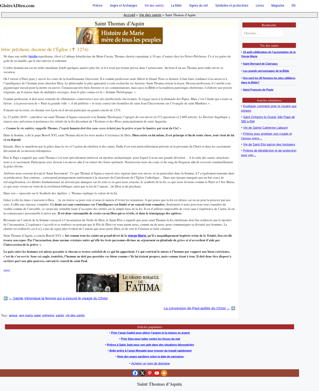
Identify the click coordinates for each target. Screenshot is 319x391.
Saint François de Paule (258, 89)
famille (32, 56)
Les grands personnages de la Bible (266, 70)
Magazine (277, 5)
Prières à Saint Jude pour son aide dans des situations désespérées (150, 344)
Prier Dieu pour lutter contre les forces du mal (150, 338)
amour (13, 315)
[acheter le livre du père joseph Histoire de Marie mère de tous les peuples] (119, 43)
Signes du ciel (198, 5)
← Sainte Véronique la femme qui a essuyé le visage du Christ (58, 298)
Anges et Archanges (123, 5)
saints (60, 315)
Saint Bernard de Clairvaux (260, 63)
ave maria (26, 315)
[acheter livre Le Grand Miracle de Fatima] (119, 291)
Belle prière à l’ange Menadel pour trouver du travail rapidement (150, 350)
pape (37, 315)
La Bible (176, 5)
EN (293, 5)
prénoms (48, 315)
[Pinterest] (149, 373)
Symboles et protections (231, 5)
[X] (142, 373)
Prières (97, 5)
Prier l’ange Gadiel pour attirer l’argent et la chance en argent (150, 332)
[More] (164, 373)
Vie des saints (154, 5)
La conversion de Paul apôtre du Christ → (197, 308)
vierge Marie (137, 235)
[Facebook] (135, 373)
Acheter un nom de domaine (150, 363)
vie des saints (75, 315)
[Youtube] (157, 373)
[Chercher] (292, 33)
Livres (260, 5)
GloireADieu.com (17, 5)
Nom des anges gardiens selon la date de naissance (150, 356)
